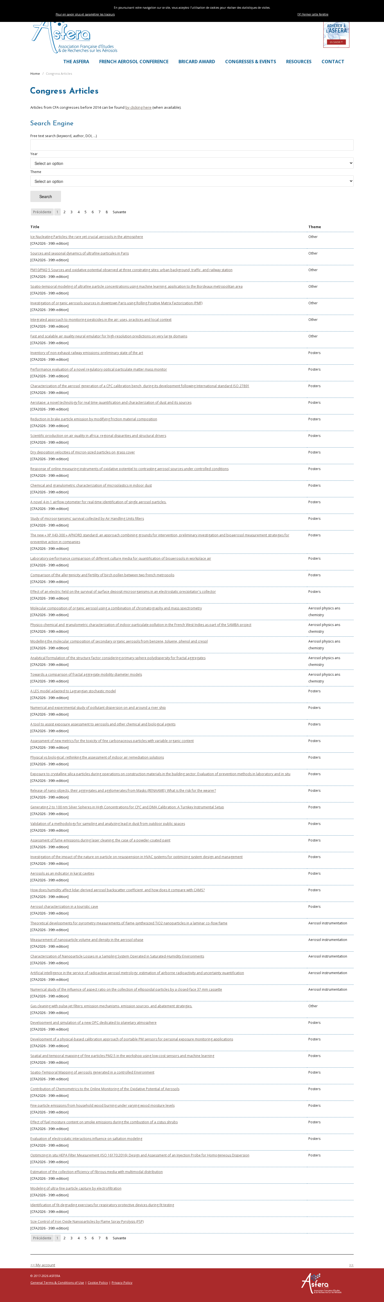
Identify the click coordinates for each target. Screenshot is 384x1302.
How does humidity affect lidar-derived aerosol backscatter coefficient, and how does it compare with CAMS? (117, 890)
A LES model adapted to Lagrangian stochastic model (73, 691)
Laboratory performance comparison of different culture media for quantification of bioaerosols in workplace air (120, 558)
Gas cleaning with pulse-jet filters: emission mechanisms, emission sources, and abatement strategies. (111, 1006)
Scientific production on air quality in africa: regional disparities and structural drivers (98, 435)
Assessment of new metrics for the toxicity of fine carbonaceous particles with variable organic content (112, 740)
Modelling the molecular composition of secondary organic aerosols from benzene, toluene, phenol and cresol (119, 641)
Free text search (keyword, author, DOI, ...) (63, 135)
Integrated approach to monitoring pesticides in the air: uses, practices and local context (100, 319)
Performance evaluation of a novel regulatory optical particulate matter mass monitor (98, 369)
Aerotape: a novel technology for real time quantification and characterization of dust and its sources (110, 402)
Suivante (119, 212)
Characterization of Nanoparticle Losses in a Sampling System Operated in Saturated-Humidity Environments (117, 956)
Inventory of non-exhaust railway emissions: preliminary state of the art (86, 352)
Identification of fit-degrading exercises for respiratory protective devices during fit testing (102, 1205)
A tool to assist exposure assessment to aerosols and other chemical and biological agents (102, 724)
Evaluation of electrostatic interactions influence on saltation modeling (86, 1138)
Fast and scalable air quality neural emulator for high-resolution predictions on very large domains (108, 336)
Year (34, 153)
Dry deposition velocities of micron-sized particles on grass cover (82, 452)
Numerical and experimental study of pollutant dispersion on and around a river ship (98, 707)
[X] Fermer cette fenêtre (312, 14)
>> (351, 1264)
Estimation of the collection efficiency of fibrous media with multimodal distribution (96, 1171)
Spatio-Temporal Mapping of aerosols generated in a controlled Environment (92, 1072)
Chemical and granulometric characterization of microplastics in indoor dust (91, 485)
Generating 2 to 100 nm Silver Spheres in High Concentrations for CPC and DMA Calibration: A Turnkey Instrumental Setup (127, 807)
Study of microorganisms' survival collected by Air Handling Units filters (87, 518)
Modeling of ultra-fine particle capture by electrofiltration (75, 1188)
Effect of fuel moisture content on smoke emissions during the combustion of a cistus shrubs (104, 1122)
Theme (35, 171)
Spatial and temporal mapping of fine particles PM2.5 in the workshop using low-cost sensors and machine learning (122, 1055)
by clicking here (138, 107)
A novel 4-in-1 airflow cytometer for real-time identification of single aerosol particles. (98, 502)
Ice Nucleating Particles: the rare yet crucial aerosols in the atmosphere (86, 236)
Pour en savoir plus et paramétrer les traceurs (85, 14)
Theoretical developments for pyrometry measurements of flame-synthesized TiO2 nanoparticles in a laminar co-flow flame (128, 923)
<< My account (42, 1264)
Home (35, 73)
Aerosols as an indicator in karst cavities (62, 873)
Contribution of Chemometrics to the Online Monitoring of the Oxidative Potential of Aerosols (104, 1088)
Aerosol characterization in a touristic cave (64, 906)
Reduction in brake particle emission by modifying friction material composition (93, 419)
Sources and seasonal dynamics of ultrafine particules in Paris (79, 253)
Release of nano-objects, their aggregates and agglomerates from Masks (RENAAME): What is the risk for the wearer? (123, 790)
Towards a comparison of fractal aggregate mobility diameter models (86, 674)
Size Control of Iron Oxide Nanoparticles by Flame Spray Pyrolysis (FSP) (87, 1221)
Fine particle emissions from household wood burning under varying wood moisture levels (102, 1105)
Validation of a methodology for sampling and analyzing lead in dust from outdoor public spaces (107, 823)
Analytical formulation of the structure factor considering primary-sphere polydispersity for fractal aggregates (117, 657)
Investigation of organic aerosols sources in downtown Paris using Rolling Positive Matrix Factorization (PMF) (116, 303)
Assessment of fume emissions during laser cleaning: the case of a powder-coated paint (100, 840)
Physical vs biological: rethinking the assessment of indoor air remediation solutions (97, 757)
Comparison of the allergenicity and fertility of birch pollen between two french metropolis (102, 575)
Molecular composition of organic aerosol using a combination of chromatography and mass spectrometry (116, 608)
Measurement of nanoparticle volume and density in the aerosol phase (86, 939)
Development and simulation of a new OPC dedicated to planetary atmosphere (93, 1022)
